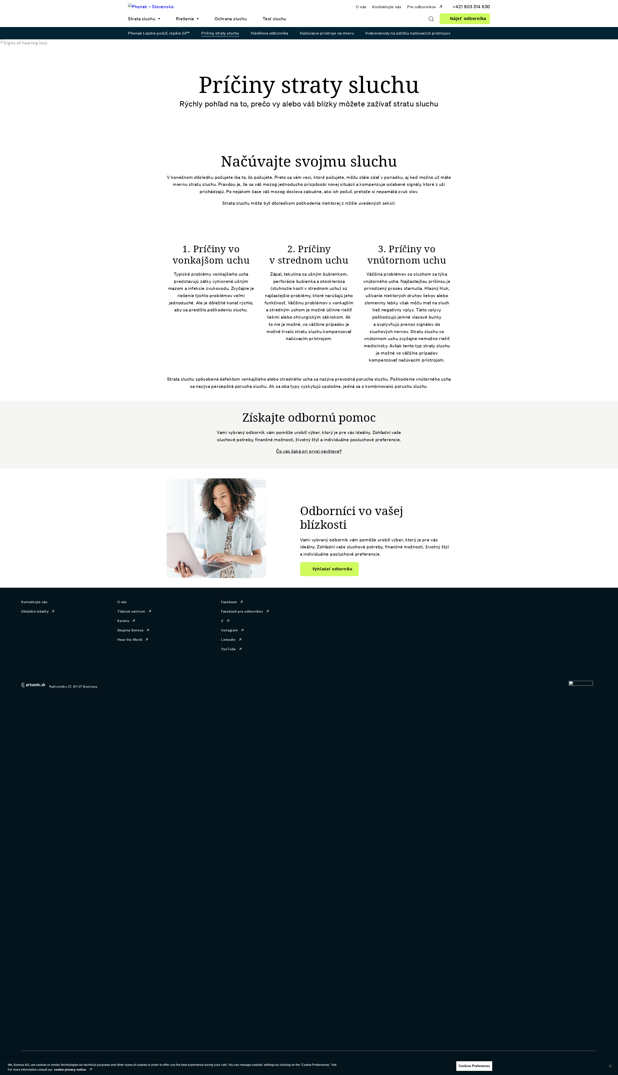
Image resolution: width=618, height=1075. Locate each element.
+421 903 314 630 (471, 6)
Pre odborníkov (421, 6)
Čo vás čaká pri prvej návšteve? (309, 451)
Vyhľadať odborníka (332, 569)
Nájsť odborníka (468, 18)
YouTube (228, 649)
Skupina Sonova (130, 630)
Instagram (229, 630)
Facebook (229, 602)
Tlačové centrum (131, 611)
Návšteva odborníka (269, 33)
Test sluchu (274, 18)
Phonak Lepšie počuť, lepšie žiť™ (159, 33)
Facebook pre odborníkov (242, 611)
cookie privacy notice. (70, 1069)
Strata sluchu (141, 18)
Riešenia (185, 18)
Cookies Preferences (474, 1066)
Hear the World (129, 639)
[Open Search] (431, 18)
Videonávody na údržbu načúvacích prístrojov (407, 33)
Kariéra (123, 621)
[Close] (610, 1066)
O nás (361, 6)
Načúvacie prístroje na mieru (327, 33)
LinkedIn (228, 639)
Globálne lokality (35, 611)
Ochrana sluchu (231, 18)
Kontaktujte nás (386, 6)
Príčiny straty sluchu (220, 33)
